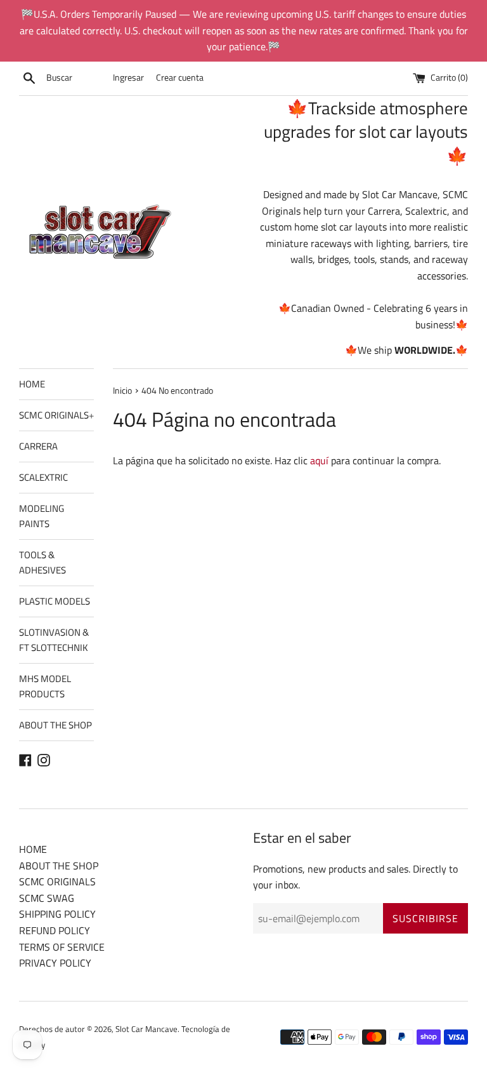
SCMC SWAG (46, 898)
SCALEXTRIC (43, 477)
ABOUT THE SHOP (55, 725)
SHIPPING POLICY (57, 913)
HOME (32, 384)
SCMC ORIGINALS (56, 415)
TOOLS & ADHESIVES (42, 562)
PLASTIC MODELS (54, 601)
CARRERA (38, 446)
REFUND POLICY (54, 930)
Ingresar (128, 77)
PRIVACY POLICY (55, 962)
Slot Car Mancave (146, 1028)
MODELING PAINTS (41, 516)
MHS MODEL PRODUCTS (45, 686)
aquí (319, 460)
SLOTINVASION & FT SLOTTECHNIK (54, 640)
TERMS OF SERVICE (62, 947)
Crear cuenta (180, 77)
